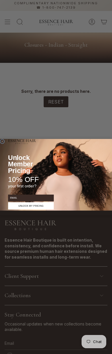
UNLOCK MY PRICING (31, 206)
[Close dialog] (2, 141)
